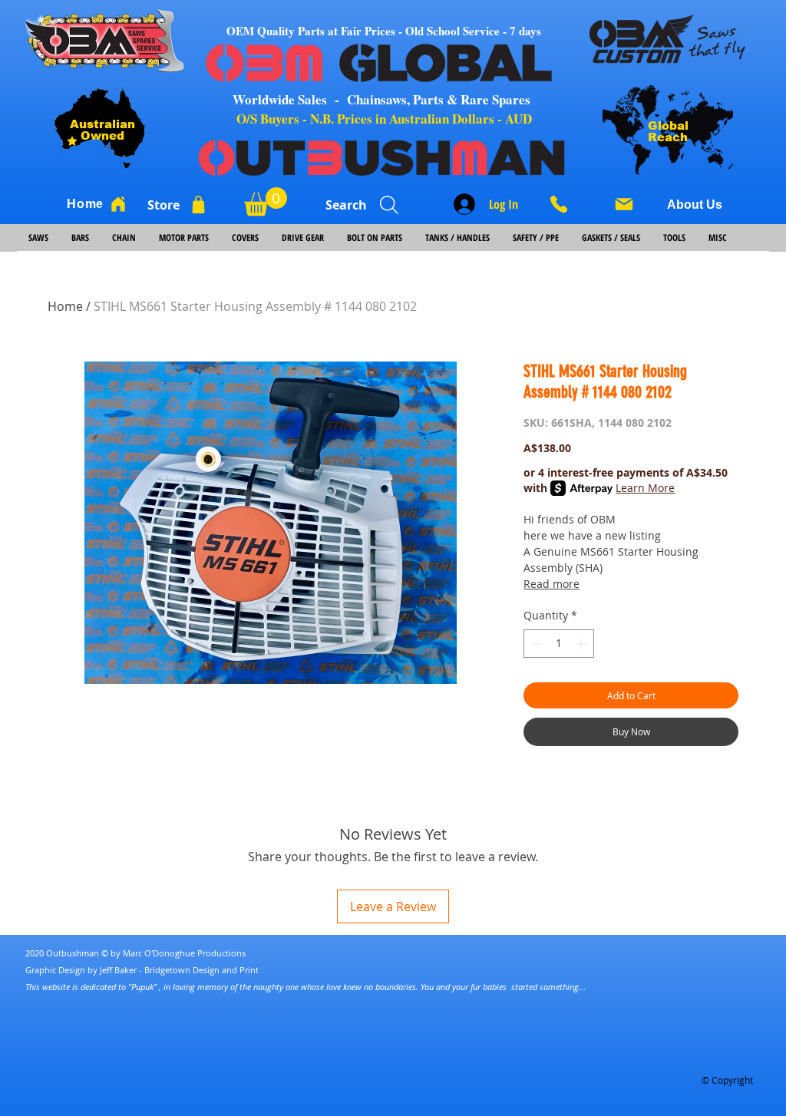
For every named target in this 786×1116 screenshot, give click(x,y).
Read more (551, 583)
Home (65, 306)
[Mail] (624, 204)
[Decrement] (535, 643)
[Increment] (582, 643)
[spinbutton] (559, 643)
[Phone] (564, 204)
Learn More (645, 487)
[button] (265, 201)
